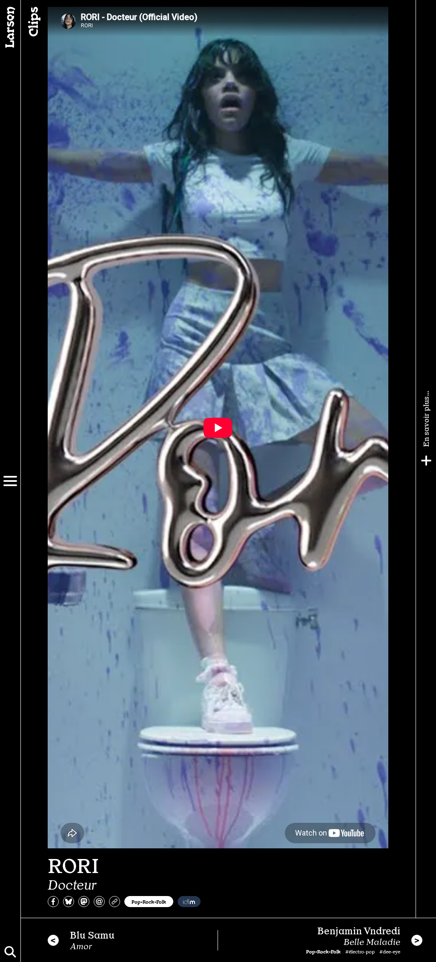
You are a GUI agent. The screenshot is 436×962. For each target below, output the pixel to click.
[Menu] (10, 481)
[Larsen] (10, 27)
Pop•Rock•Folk (149, 902)
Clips (32, 22)
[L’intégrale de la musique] (189, 901)
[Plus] (426, 460)
